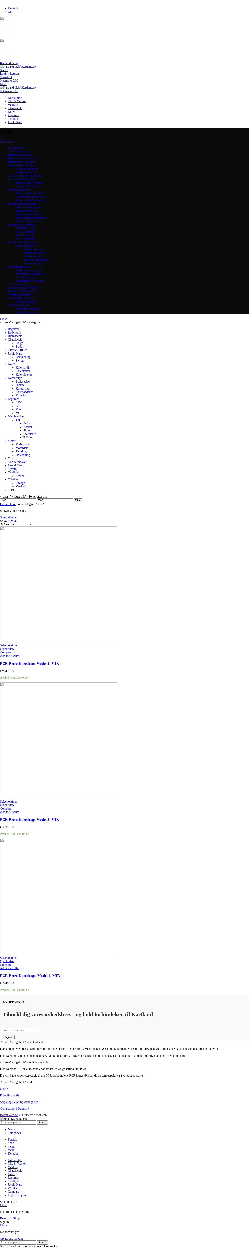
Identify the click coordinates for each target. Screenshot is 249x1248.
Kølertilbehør (24, 374)
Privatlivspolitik (9, 1095)
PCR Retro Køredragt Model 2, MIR (29, 663)
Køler (11, 364)
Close (3, 319)
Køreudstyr (15, 378)
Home (4, 504)
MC (18, 413)
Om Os (4, 1088)
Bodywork (14, 332)
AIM (19, 402)
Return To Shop (10, 1218)
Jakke (26, 423)
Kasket (27, 427)
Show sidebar (8, 517)
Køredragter (23, 388)
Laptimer (13, 399)
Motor (11, 441)
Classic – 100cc (17, 350)
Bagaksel (13, 329)
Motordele (22, 448)
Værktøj (21, 486)
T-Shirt (27, 437)
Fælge (19, 343)
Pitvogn (20, 483)
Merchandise (16, 416)
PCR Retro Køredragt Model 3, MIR (29, 819)
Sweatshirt (29, 434)
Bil (17, 406)
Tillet (11, 490)
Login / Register (18, 1195)
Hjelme (20, 385)
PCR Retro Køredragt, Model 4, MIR (30, 976)
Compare (13, 1191)
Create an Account (11, 1238)
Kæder (20, 476)
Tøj (18, 420)
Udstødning (23, 455)
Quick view (7, 649)
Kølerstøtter (23, 371)
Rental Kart (15, 465)
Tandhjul (13, 472)
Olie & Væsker (17, 462)
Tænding (21, 451)
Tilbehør (13, 479)
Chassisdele (15, 339)
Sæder (19, 346)
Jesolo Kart (15, 353)
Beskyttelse (23, 381)
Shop (12, 504)
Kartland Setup (9, 63)
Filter (78, 500)
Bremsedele (15, 336)
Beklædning (23, 357)
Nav (10, 458)
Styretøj (20, 360)
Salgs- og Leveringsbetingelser (19, 1102)
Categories (6, 141)
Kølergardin (23, 367)
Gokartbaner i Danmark (14, 1108)
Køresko (21, 395)
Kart (18, 409)
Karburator (22, 444)
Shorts (27, 430)
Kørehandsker (24, 392)
